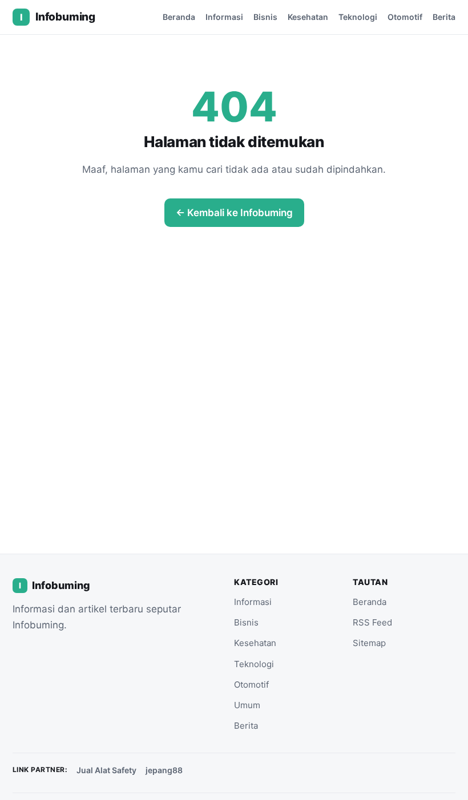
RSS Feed (372, 622)
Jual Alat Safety (106, 770)
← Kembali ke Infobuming (234, 212)
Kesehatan (308, 17)
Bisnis (265, 17)
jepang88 (164, 770)
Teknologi (357, 17)
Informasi (224, 17)
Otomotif (405, 17)
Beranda (179, 17)
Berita (444, 17)
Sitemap (369, 642)
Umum (247, 705)
